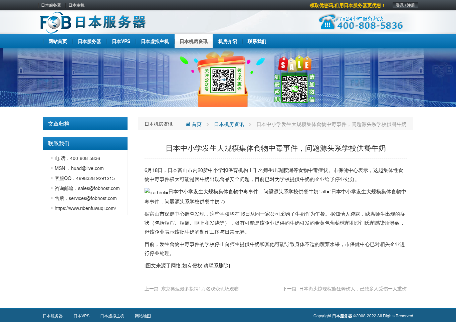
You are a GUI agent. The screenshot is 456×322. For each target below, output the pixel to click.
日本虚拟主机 (112, 315)
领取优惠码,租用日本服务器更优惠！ (348, 5)
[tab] (85, 123)
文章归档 (58, 123)
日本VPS (81, 315)
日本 (173, 169)
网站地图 (143, 315)
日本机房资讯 (159, 123)
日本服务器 (51, 5)
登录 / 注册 (405, 5)
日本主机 (76, 5)
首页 (196, 123)
